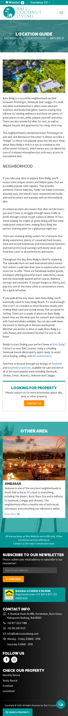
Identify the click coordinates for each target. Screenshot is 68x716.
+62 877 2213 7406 (17, 623)
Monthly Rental (11, 675)
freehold (56, 363)
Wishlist (15, 2)
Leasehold (9, 691)
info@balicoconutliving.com (22, 633)
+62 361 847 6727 (16, 628)
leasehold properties (19, 367)
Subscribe (14, 579)
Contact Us (34, 403)
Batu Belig (58, 344)
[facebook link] (6, 659)
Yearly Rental (10, 680)
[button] (60, 704)
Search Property (19, 712)
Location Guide (36, 38)
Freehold (8, 685)
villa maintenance (41, 356)
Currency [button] (39, 2)
